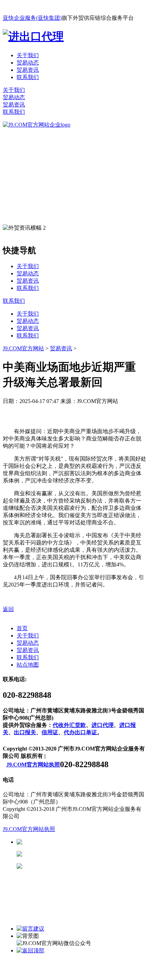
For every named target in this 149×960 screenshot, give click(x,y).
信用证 (50, 732)
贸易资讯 (28, 70)
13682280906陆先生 (76, 866)
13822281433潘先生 (76, 854)
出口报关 (25, 732)
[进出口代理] (33, 36)
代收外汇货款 (69, 725)
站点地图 (28, 665)
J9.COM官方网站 (23, 348)
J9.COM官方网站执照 (33, 765)
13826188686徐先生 (76, 842)
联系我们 (28, 77)
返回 (8, 609)
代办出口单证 (80, 732)
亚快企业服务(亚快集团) (32, 18)
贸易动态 (28, 63)
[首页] (36, 125)
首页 (22, 628)
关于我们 (28, 55)
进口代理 (102, 725)
